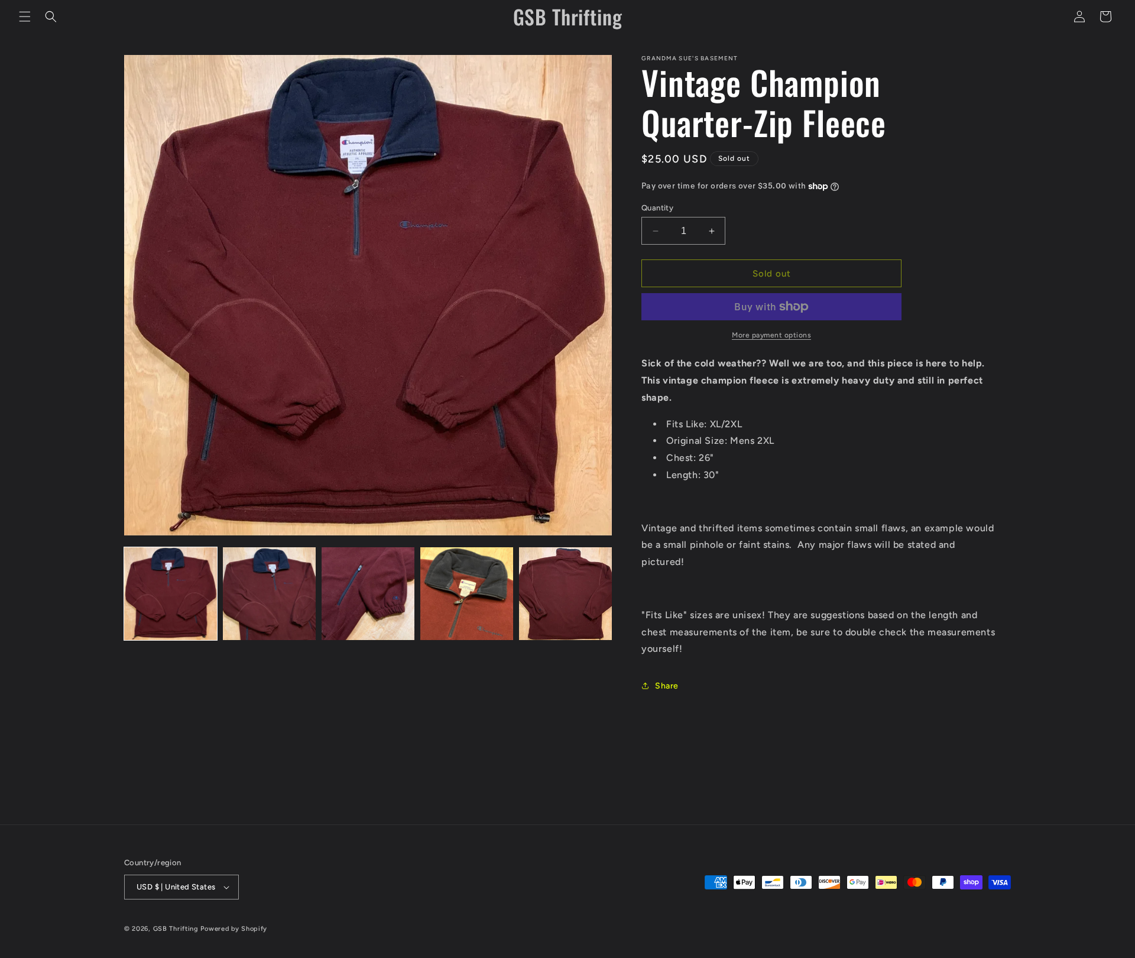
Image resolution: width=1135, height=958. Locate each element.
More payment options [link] (771, 335)
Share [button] (667, 686)
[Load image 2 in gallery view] (269, 593)
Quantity (657, 207)
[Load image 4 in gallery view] (466, 593)
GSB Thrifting (177, 929)
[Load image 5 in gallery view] (565, 593)
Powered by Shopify (233, 929)
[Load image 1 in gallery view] (170, 593)
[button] (25, 17)
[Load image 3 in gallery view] (368, 593)
